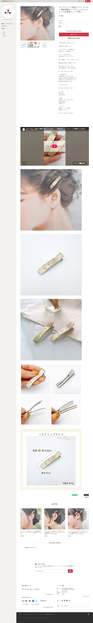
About (79, 1)
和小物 (3, 28)
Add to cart (74, 34)
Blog (4, 34)
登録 (70, 571)
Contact (5, 36)
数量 (59, 26)
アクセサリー (4, 26)
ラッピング (61, 20)
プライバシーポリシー (40, 614)
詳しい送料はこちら (49, 594)
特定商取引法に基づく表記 (50, 614)
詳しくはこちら (86, 596)
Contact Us (32, 614)
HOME (20, 614)
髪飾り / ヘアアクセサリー (7, 23)
